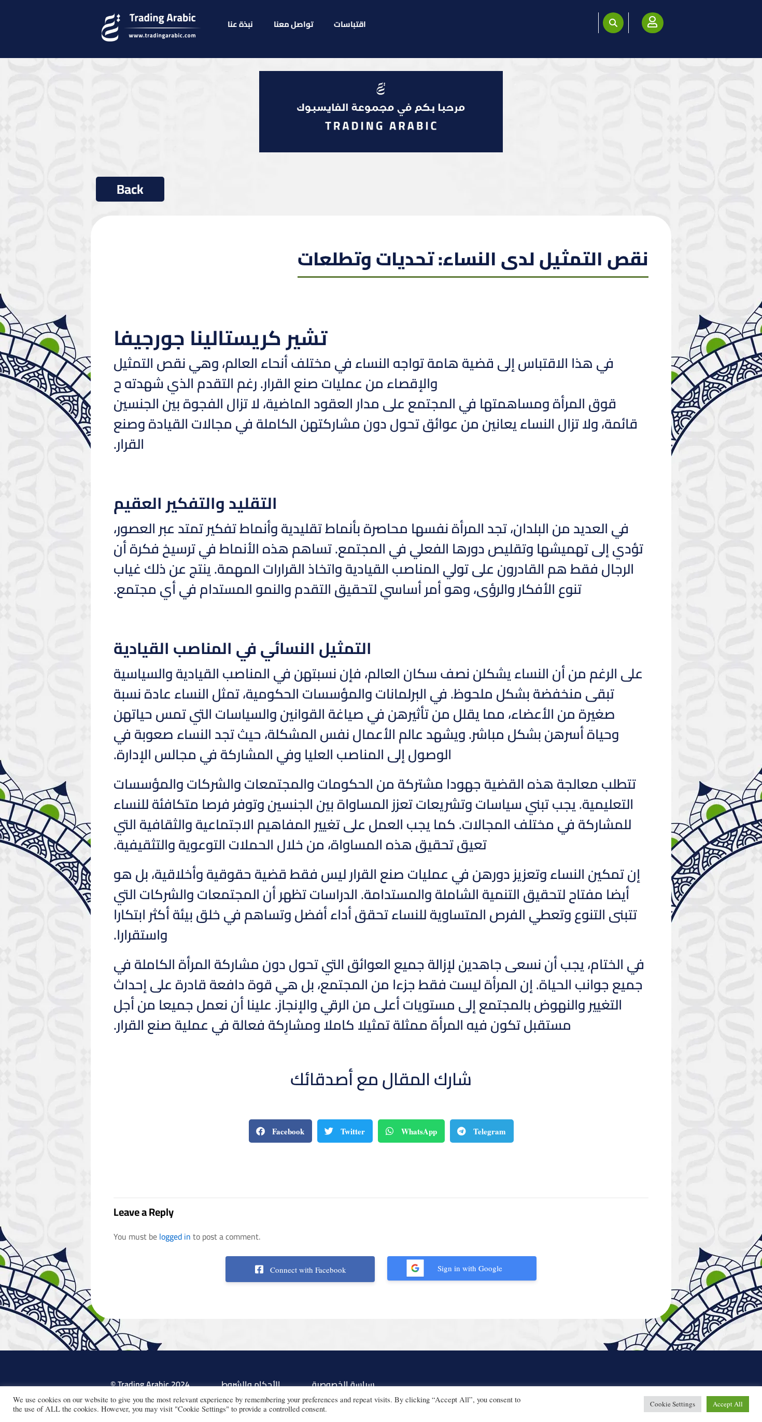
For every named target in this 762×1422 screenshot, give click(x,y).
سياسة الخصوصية (343, 1384)
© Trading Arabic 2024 (150, 1384)
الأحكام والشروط (250, 1384)
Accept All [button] (728, 1404)
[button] (613, 22)
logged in (175, 1236)
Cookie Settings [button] (672, 1404)
